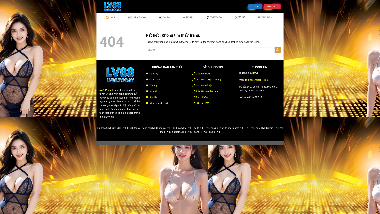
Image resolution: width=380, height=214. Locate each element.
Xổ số (242, 17)
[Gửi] (278, 50)
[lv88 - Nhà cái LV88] (114, 6)
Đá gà (166, 17)
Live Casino (138, 17)
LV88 (112, 17)
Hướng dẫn (265, 17)
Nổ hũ (190, 17)
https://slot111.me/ (258, 79)
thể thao (216, 17)
